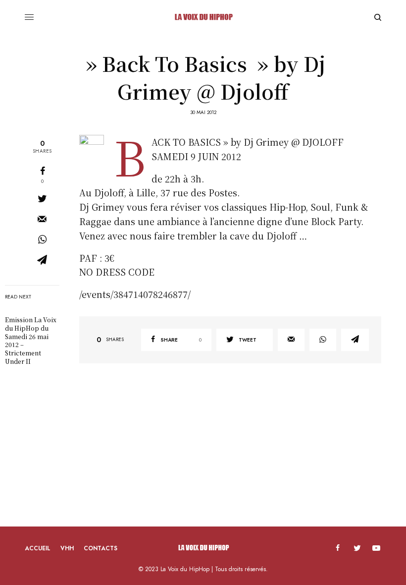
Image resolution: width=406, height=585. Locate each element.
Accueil (38, 548)
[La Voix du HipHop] (203, 17)
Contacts (100, 548)
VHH (67, 548)
